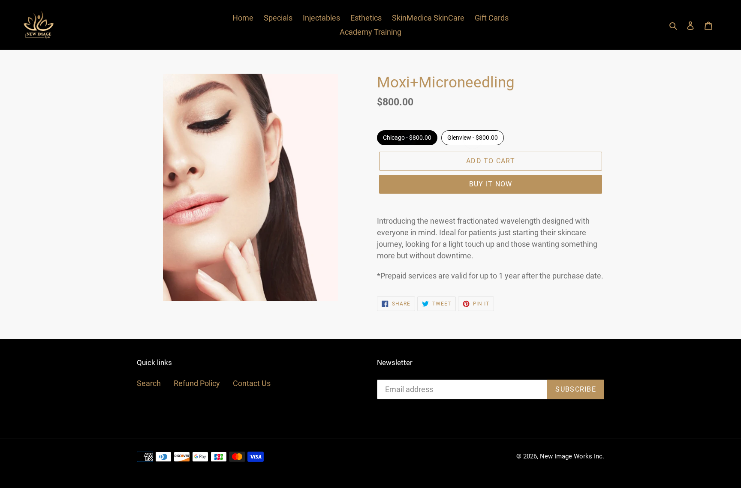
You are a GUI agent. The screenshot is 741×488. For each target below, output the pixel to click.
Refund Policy (197, 383)
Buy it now (490, 184)
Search (149, 383)
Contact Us (252, 383)
